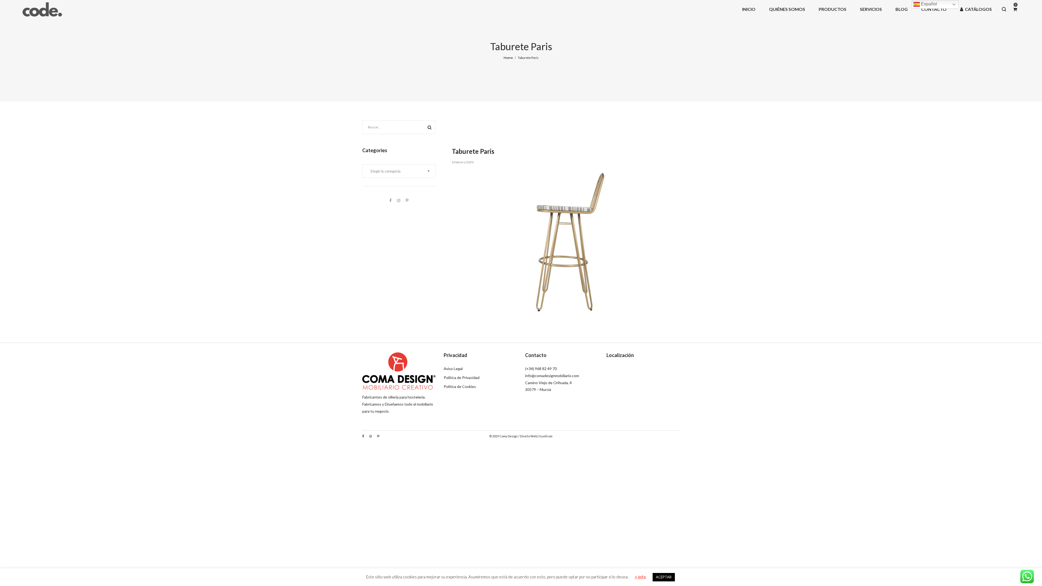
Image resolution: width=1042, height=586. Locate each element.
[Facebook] (390, 200)
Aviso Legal (453, 368)
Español (928, 4)
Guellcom (545, 436)
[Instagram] (398, 200)
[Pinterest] (407, 200)
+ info (640, 576)
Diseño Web (528, 436)
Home (508, 58)
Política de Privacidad (461, 377)
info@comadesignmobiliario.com (552, 375)
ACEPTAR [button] (664, 577)
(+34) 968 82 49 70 (541, 368)
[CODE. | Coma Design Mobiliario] (42, 9)
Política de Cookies (460, 386)
